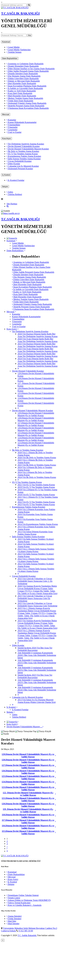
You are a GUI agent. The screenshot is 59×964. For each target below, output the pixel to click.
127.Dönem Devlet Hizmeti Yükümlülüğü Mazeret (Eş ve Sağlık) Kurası (36, 424)
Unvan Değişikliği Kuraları (19, 161)
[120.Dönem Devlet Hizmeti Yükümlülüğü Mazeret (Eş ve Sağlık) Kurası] (56, 805)
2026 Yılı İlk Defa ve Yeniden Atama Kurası (37, 457)
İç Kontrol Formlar (15, 180)
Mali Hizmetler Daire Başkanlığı (21, 96)
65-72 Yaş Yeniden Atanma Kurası (22, 154)
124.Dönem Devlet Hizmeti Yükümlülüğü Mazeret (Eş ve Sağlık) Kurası (36, 439)
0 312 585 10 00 (26, 931)
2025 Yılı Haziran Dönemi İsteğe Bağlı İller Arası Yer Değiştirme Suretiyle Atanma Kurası (37, 345)
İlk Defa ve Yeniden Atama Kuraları (23, 151)
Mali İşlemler (13, 923)
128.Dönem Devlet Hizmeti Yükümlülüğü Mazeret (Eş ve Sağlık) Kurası (36, 419)
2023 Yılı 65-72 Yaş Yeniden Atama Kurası (36, 504)
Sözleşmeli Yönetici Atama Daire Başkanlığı (26, 103)
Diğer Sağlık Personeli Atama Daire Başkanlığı (28, 71)
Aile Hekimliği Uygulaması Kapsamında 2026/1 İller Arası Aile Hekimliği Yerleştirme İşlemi (37, 655)
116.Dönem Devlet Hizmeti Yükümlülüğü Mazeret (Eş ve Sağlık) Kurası (28, 826)
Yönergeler (12, 127)
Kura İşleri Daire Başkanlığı (19, 93)
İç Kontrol (6, 175)
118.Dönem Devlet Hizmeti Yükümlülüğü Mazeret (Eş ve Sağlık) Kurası (28, 815)
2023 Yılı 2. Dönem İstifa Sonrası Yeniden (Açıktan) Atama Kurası (36, 550)
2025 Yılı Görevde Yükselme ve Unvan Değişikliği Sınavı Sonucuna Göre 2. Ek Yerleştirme (35, 581)
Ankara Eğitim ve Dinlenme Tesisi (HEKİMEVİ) (29, 900)
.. (7, 846)
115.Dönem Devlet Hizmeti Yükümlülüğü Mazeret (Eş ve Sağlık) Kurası (28, 832)
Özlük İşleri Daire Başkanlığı (20, 101)
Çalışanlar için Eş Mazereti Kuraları (23, 166)
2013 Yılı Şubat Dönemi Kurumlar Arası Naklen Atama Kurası (35, 532)
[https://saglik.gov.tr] (10, 213)
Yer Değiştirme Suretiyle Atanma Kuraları (25, 144)
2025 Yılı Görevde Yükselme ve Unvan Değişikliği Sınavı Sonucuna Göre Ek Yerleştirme (35, 598)
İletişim (5, 187)
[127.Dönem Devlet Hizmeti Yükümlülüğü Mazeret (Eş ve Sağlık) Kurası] (56, 766)
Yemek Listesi (13, 898)
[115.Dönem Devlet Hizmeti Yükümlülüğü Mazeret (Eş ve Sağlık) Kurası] (56, 832)
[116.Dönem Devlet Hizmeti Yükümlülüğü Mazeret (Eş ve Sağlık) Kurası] (56, 827)
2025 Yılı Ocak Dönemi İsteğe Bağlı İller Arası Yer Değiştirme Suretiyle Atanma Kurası (37, 350)
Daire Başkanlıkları (9, 58)
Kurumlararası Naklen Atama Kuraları (24, 156)
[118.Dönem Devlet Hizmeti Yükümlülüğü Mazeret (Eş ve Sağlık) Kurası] (56, 816)
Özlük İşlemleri (14, 918)
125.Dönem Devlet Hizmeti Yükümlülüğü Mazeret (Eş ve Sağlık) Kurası (36, 434)
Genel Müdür (13, 47)
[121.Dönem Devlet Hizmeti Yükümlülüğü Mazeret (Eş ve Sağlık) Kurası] (56, 799)
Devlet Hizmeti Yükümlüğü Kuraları (23, 146)
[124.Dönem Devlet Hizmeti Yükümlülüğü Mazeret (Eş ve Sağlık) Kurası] (56, 783)
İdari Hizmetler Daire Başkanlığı (21, 83)
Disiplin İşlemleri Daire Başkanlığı (22, 73)
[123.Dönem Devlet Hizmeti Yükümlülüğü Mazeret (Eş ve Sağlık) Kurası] (56, 788)
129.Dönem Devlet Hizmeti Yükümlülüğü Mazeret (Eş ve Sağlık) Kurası (36, 414)
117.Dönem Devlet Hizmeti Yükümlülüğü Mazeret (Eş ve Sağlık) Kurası (28, 821)
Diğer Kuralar (13, 163)
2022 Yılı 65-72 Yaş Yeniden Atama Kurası (36, 502)
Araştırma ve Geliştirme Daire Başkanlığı (25, 63)
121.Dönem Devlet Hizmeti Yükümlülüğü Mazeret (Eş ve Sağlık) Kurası (28, 799)
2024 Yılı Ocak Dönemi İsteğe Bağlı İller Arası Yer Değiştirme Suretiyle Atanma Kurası (37, 359)
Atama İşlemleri (14, 916)
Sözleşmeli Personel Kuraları (20, 168)
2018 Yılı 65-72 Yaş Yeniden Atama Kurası (36, 494)
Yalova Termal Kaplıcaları (18, 903)
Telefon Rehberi (14, 194)
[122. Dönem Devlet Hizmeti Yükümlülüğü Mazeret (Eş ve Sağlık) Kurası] (56, 794)
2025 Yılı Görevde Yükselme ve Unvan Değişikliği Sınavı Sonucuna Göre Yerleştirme (37, 604)
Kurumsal (6, 42)
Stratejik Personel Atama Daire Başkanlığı (25, 106)
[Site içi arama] (8, 206)
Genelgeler (12, 130)
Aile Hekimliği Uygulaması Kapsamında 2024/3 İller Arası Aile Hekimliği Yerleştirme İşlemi (37, 689)
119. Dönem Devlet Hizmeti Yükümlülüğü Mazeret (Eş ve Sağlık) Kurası (28, 810)
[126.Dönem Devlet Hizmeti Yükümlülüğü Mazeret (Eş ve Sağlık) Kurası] (56, 772)
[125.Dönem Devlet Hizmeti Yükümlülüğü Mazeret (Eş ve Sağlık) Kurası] (56, 777)
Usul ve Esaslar (14, 132)
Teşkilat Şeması (14, 52)
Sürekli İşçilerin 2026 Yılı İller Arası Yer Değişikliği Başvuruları (35, 649)
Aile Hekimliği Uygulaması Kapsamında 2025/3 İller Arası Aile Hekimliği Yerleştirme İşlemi (37, 662)
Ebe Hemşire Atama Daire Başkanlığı (23, 76)
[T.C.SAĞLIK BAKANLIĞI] (14, 7)
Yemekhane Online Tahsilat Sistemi (23, 895)
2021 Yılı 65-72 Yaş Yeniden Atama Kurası (36, 485)
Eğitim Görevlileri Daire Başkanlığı (23, 78)
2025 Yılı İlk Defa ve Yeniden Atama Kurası (37, 465)
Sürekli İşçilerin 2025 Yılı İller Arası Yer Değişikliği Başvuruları (35, 676)
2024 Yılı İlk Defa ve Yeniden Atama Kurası (37, 477)
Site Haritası (12, 204)
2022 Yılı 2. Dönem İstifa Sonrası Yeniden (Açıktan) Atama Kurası (36, 560)
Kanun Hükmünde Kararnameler (21, 122)
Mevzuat (5, 114)
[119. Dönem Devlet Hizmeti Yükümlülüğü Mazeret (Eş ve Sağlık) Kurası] (56, 810)
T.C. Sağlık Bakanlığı (27, 935)
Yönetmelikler (13, 125)
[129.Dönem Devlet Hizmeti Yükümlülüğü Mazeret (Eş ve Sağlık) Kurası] (56, 755)
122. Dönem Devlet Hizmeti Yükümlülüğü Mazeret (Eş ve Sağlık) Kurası (28, 794)
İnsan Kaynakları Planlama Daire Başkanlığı (26, 86)
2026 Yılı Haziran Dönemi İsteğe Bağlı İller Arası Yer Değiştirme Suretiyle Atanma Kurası (37, 335)
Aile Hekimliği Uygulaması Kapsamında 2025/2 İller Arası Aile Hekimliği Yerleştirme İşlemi (37, 670)
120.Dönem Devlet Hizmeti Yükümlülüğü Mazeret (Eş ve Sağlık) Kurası (28, 805)
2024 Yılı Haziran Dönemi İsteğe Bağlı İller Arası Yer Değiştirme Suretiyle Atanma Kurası (37, 355)
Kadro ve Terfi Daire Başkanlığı (21, 91)
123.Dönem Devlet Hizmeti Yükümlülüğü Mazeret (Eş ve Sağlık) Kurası (36, 443)
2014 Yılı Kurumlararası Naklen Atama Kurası (38, 524)
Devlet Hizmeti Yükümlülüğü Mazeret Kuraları (28, 149)
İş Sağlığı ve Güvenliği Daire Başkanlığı (25, 88)
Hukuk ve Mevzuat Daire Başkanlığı (23, 81)
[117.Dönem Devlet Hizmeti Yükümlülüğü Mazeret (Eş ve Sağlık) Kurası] (56, 821)
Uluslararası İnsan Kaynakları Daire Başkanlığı (28, 108)
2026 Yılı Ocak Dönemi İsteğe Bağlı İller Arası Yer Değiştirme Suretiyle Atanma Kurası (37, 340)
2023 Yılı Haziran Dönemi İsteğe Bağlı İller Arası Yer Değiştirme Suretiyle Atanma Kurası (37, 364)
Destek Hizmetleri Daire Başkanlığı (23, 66)
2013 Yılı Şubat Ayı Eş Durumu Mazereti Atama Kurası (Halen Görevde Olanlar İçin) (37, 701)
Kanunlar (11, 120)
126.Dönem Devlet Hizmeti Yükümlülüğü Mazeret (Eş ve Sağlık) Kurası (36, 429)
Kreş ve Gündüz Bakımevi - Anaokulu (24, 905)
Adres (10, 192)
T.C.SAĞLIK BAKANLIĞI (20, 13)
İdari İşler (11, 921)
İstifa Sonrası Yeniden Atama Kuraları (24, 159)
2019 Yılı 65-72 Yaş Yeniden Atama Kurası (36, 487)
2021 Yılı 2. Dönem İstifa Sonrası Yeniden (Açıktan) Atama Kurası (36, 570)
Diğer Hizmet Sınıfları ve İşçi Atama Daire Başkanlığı (31, 68)
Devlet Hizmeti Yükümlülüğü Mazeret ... (25, 726)
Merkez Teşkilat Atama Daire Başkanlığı (25, 98)
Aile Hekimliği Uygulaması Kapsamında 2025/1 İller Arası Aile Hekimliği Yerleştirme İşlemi (37, 682)
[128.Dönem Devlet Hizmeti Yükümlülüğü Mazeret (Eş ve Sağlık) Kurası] (56, 761)
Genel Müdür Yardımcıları (19, 49)
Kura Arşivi (6, 138)
